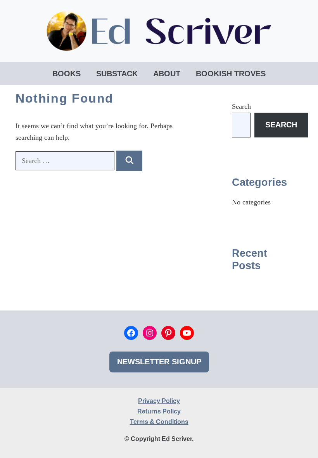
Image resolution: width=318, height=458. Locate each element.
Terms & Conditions (159, 422)
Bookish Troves (231, 73)
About (166, 73)
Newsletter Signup (159, 361)
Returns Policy (159, 411)
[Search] (129, 161)
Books (66, 73)
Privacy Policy (159, 401)
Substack (117, 73)
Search (241, 106)
